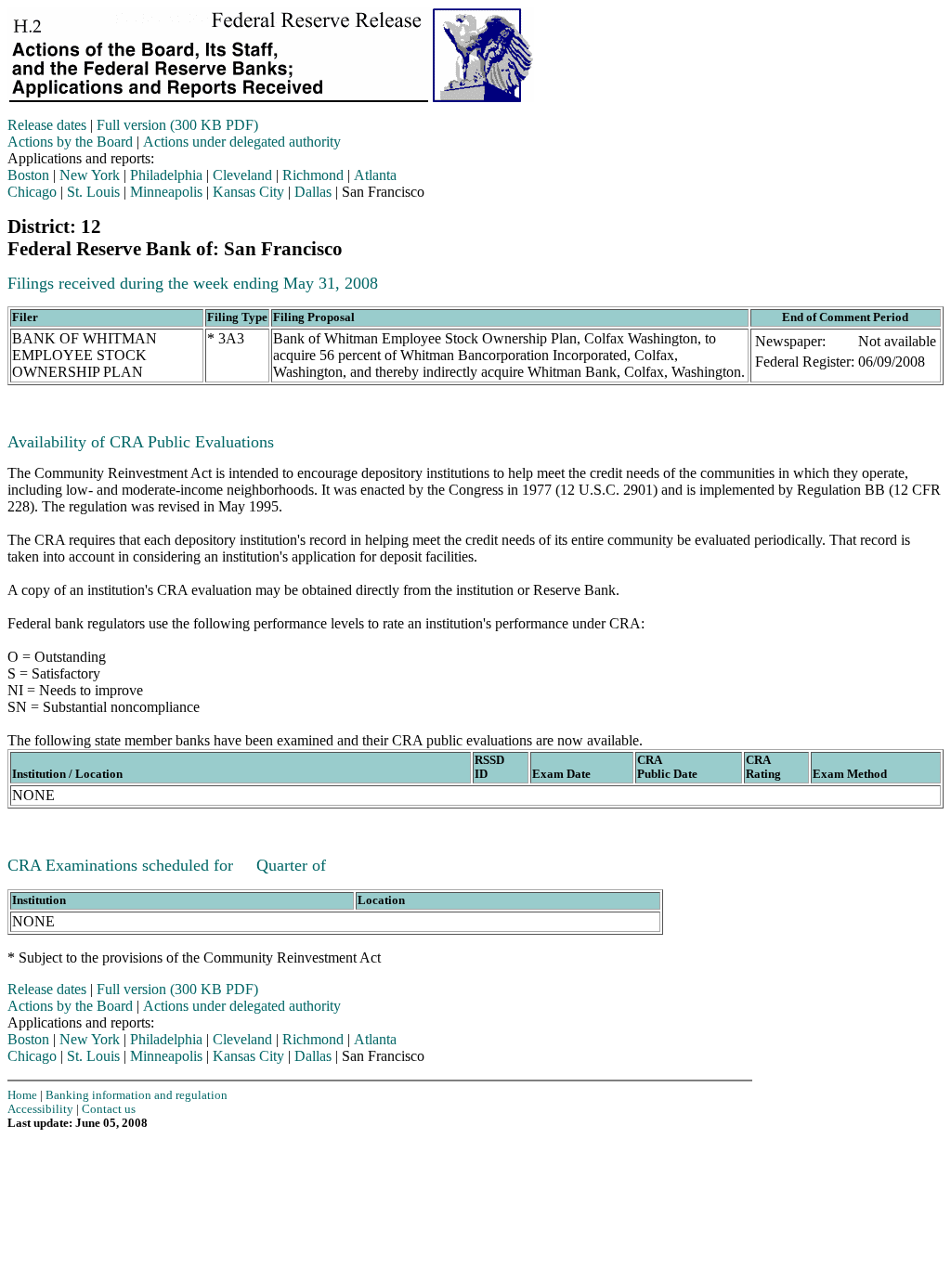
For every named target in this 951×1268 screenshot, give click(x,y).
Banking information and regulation (137, 1095)
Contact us (109, 1109)
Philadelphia (166, 175)
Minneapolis (166, 192)
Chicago (32, 192)
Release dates (46, 125)
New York (89, 175)
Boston (28, 175)
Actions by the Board (70, 141)
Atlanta (375, 175)
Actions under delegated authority (242, 141)
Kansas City (248, 192)
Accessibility (40, 1109)
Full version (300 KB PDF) (177, 125)
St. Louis (93, 192)
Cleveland (242, 175)
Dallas (313, 192)
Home (22, 1095)
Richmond (313, 175)
